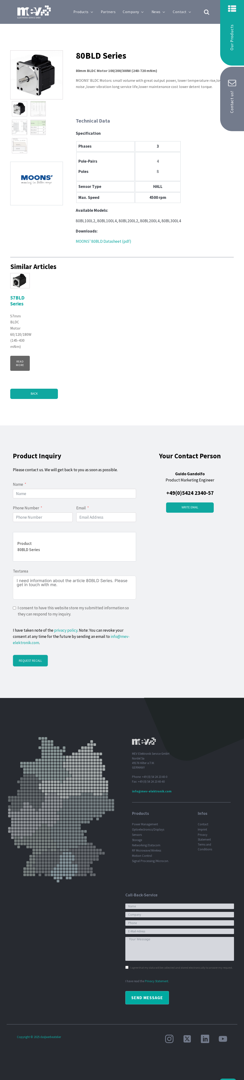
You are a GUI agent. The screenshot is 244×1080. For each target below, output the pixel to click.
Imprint (202, 829)
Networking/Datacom (146, 845)
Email (81, 508)
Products (81, 12)
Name (18, 484)
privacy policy (65, 630)
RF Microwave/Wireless (146, 850)
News (156, 12)
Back (34, 394)
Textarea (20, 571)
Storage (137, 840)
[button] (232, 33)
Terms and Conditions (205, 846)
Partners (108, 12)
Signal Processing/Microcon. (150, 861)
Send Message (147, 997)
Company (131, 12)
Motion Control (142, 856)
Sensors (137, 835)
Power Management (145, 824)
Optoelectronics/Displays (148, 829)
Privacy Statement (204, 837)
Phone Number (26, 508)
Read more (20, 363)
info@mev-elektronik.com (152, 791)
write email (190, 507)
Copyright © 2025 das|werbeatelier (39, 1037)
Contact (180, 12)
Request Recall (30, 661)
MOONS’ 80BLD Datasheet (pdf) (103, 241)
